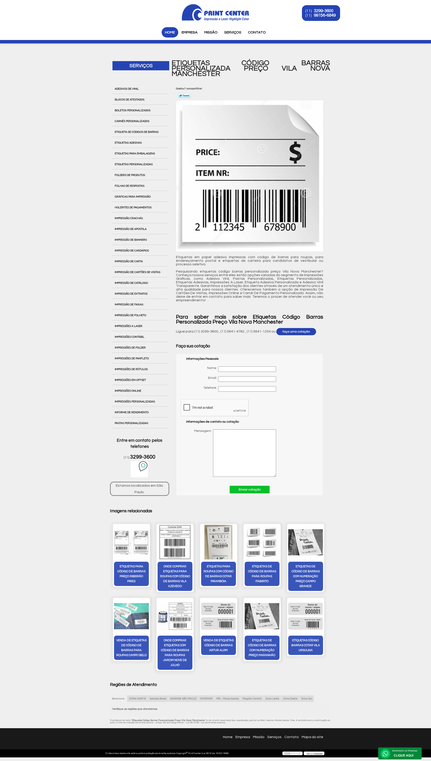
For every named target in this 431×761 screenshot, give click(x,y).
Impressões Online (128, 390)
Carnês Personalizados (132, 121)
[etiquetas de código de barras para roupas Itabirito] (262, 542)
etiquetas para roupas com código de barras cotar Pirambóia (218, 574)
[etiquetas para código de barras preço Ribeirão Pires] (131, 542)
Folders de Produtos (130, 175)
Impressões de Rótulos (131, 369)
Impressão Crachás (129, 218)
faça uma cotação (296, 331)
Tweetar (184, 95)
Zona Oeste (290, 698)
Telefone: (210, 387)
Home (170, 32)
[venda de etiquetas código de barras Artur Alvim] (218, 616)
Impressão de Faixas (129, 304)
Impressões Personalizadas (135, 401)
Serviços (232, 32)
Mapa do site (312, 737)
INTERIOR (206, 698)
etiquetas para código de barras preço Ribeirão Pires (131, 574)
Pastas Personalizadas (131, 423)
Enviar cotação (250, 489)
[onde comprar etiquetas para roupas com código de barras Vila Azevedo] (175, 542)
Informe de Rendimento (132, 412)
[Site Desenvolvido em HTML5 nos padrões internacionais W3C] (292, 753)
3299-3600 (323, 11)
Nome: (212, 368)
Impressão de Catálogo (131, 282)
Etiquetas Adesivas (128, 142)
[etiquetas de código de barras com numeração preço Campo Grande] (305, 542)
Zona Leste (272, 698)
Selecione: (118, 698)
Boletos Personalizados (132, 110)
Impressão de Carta (129, 261)
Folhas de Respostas (129, 185)
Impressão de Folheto (130, 315)
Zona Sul (306, 698)
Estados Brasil (158, 698)
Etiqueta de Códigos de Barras (136, 131)
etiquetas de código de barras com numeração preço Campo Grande (306, 576)
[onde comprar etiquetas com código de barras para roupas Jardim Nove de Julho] (175, 616)
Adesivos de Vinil (127, 88)
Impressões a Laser (128, 326)
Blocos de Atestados (129, 99)
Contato (257, 32)
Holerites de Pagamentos (133, 207)
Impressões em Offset (130, 380)
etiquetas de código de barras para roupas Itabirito (262, 574)
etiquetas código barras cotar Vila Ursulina (305, 645)
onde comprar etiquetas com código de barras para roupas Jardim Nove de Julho (175, 653)
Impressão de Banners (131, 239)
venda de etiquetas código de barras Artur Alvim (218, 645)
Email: (213, 377)
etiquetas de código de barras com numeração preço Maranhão (262, 648)
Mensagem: (232, 453)
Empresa (190, 32)
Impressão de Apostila (131, 229)
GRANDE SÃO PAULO (183, 698)
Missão (211, 32)
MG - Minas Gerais (227, 698)
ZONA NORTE (137, 698)
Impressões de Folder (130, 347)
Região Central (252, 698)
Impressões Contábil (129, 336)
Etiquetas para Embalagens (135, 153)
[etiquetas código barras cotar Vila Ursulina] (305, 616)
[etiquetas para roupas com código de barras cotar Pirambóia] (218, 542)
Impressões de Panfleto (132, 358)
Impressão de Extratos (131, 293)
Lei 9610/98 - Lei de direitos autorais (205, 722)
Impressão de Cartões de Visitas (137, 272)
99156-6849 (325, 15)
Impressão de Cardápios (132, 250)
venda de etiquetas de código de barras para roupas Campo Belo (131, 648)
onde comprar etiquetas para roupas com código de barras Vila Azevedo (175, 576)
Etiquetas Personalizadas (134, 164)
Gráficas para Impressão (133, 196)
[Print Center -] (107, 9)
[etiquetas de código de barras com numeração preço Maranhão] (262, 616)
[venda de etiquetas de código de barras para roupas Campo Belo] (131, 616)
